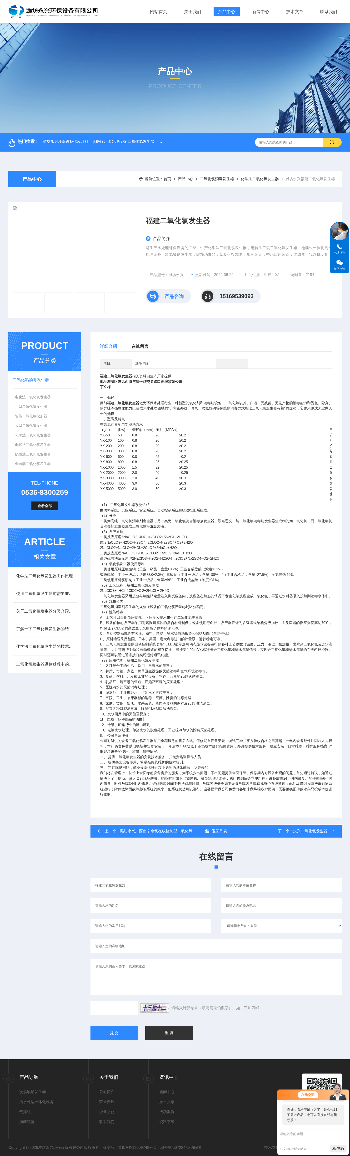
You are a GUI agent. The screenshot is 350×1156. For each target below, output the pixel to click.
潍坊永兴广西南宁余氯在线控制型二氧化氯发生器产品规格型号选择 (177, 831)
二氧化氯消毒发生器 (217, 179)
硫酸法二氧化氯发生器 (33, 454)
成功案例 (167, 1112)
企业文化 (107, 1112)
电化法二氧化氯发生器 (33, 397)
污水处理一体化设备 (36, 1102)
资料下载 (167, 1122)
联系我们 (328, 11)
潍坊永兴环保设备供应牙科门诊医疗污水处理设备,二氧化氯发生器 (98, 141)
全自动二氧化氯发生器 (33, 464)
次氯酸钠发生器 (32, 1092)
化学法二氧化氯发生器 (260, 179)
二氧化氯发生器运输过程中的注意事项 (46, 664)
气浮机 (25, 1112)
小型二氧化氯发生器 (31, 406)
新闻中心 (260, 11)
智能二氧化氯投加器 (31, 416)
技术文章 (294, 11)
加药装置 (27, 1122)
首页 (167, 179)
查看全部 (45, 506)
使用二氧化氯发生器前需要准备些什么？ (46, 593)
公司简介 (107, 1092)
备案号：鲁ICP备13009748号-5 (129, 1148)
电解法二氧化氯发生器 (33, 445)
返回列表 (219, 831)
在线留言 (140, 346)
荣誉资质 (107, 1102)
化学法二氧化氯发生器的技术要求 (46, 646)
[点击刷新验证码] (154, 1008)
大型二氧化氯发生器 (31, 426)
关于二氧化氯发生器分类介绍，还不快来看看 (46, 611)
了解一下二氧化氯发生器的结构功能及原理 (46, 629)
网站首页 (158, 11)
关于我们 (192, 11)
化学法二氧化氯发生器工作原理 (44, 576)
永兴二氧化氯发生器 (310, 831)
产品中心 (226, 11)
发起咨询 (338, 1148)
